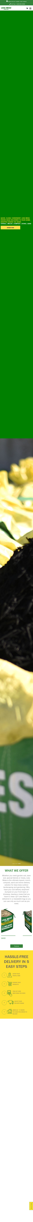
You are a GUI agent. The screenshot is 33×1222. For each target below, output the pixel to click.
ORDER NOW (10, 227)
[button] (13, 864)
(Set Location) (23, 1)
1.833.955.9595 (20, 4)
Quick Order (31, 1206)
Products (16, 946)
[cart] (27, 8)
